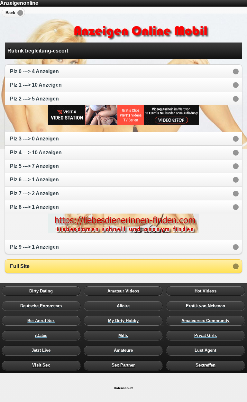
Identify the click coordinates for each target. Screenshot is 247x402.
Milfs (125, 335)
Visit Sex (43, 365)
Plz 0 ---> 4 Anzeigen (34, 71)
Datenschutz (123, 388)
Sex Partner (125, 365)
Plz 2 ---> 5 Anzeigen (34, 98)
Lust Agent (207, 350)
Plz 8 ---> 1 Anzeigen (34, 207)
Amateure (125, 350)
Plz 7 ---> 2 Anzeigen (34, 193)
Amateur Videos (125, 290)
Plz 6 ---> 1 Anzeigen (34, 179)
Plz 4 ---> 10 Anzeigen (36, 152)
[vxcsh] (123, 123)
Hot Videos (207, 290)
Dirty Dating (43, 290)
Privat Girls (207, 335)
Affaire (125, 305)
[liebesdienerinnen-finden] (123, 231)
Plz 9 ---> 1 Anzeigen (34, 247)
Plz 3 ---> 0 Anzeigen (34, 138)
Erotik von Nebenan (207, 305)
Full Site (20, 266)
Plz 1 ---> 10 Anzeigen (36, 85)
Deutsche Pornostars (43, 305)
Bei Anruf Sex (43, 320)
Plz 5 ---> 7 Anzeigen (34, 166)
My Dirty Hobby (125, 320)
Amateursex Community (207, 320)
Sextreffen (207, 365)
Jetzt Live (43, 350)
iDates (43, 335)
